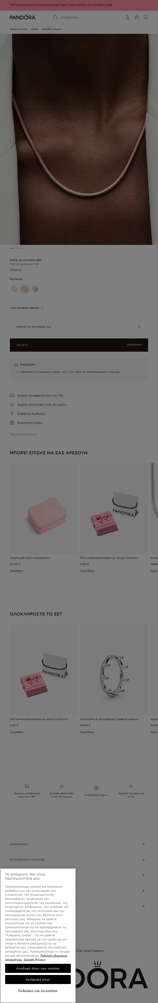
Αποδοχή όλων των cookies (37, 968)
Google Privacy (34, 959)
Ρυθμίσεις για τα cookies (37, 990)
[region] (38, 935)
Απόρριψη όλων (38, 979)
